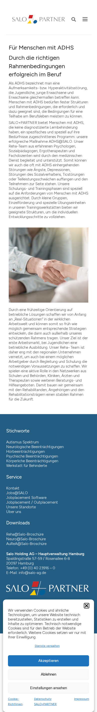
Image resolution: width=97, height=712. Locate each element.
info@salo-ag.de (32, 572)
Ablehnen (48, 674)
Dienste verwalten (47, 646)
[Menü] (85, 19)
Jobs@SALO (17, 493)
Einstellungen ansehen (48, 688)
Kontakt (12, 488)
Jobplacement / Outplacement (32, 502)
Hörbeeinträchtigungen (25, 451)
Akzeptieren (48, 660)
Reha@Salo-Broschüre (25, 534)
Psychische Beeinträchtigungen (32, 456)
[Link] (38, 19)
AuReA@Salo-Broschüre (26, 543)
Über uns (13, 512)
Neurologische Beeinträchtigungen (35, 447)
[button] (86, 605)
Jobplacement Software (26, 497)
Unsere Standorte (21, 507)
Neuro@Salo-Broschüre (26, 539)
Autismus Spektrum (22, 442)
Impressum (81, 699)
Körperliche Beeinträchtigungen (32, 461)
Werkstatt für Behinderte (26, 465)
